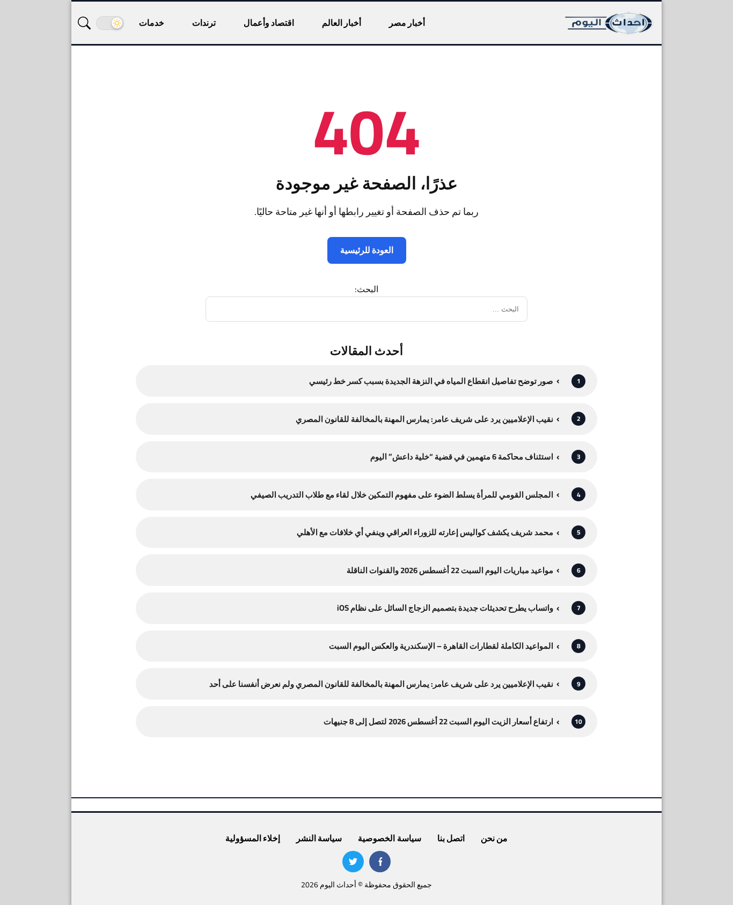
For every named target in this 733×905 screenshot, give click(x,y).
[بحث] (84, 23)
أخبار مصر (407, 22)
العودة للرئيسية (366, 250)
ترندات (204, 22)
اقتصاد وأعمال (269, 22)
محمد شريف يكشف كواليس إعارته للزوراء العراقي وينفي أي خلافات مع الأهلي (425, 532)
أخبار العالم (341, 22)
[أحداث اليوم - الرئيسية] (609, 23)
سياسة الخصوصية (389, 838)
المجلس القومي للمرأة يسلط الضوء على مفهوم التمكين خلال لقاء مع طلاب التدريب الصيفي (402, 494)
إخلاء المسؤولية (252, 838)
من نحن (494, 838)
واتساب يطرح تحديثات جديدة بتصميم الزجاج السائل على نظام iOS (445, 607)
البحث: (366, 289)
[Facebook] (380, 861)
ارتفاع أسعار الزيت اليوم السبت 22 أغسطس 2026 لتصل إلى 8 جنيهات (438, 721)
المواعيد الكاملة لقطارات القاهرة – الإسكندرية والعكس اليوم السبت (441, 646)
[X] (353, 861)
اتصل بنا (451, 838)
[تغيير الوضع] (110, 23)
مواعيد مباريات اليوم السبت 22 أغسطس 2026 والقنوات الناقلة (450, 570)
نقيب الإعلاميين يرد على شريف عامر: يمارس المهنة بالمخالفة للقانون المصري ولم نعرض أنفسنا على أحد (381, 684)
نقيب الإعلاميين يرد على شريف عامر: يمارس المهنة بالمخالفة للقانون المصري (424, 419)
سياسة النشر (319, 838)
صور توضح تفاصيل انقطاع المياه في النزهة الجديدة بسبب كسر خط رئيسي (431, 381)
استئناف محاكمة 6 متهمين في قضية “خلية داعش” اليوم (461, 456)
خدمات (151, 22)
